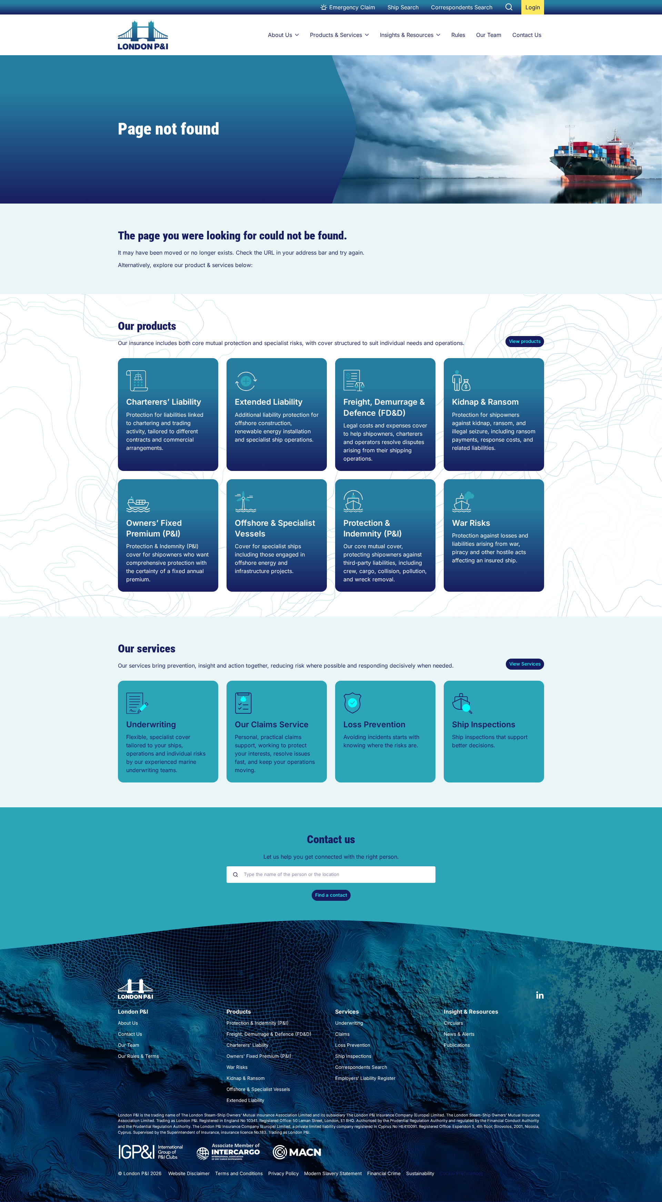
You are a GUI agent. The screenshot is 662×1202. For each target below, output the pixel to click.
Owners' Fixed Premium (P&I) (259, 1056)
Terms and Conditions (239, 1173)
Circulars (453, 1023)
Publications (457, 1045)
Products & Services (336, 34)
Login (534, 9)
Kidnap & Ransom (485, 402)
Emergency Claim (352, 7)
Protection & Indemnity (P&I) (372, 528)
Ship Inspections (483, 724)
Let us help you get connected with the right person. (331, 856)
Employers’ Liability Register (365, 1078)
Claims (342, 1034)
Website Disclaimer (189, 1173)
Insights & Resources (406, 34)
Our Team (488, 34)
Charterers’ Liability (163, 402)
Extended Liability (269, 402)
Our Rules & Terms (138, 1056)
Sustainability (420, 1173)
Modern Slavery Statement (333, 1173)
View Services (525, 664)
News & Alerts (459, 1034)
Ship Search (403, 7)
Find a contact (331, 895)
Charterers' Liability (247, 1045)
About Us (280, 34)
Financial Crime (384, 1173)
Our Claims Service (272, 724)
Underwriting (151, 724)
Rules (458, 34)
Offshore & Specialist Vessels (275, 528)
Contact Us (526, 34)
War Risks (471, 523)
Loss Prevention (374, 724)
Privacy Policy (283, 1173)
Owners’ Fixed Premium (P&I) (154, 528)
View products (525, 341)
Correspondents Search (461, 7)
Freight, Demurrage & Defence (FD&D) (384, 407)
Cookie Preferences (461, 1173)
